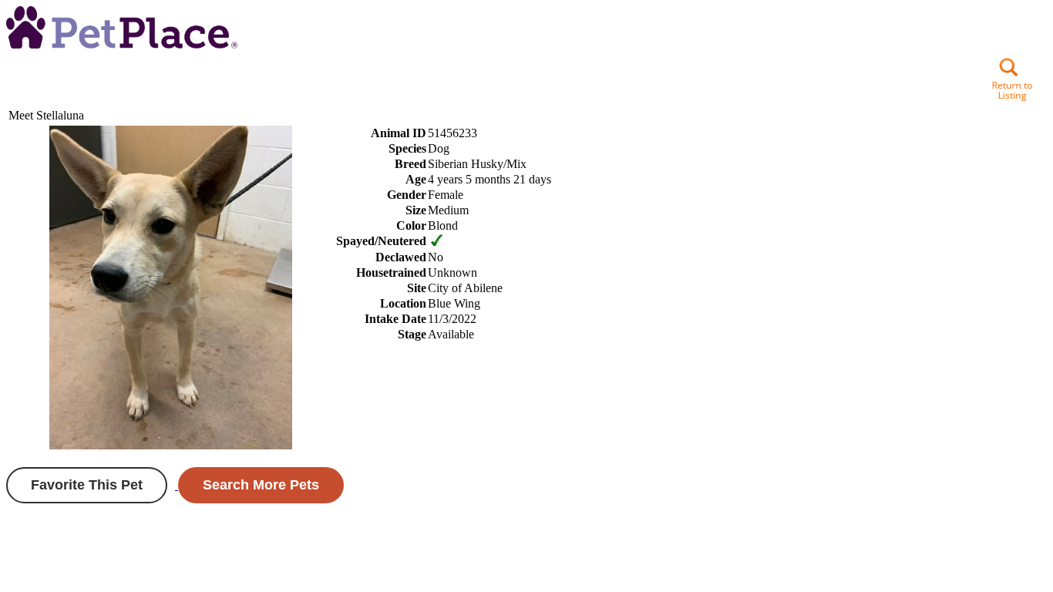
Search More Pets (261, 485)
